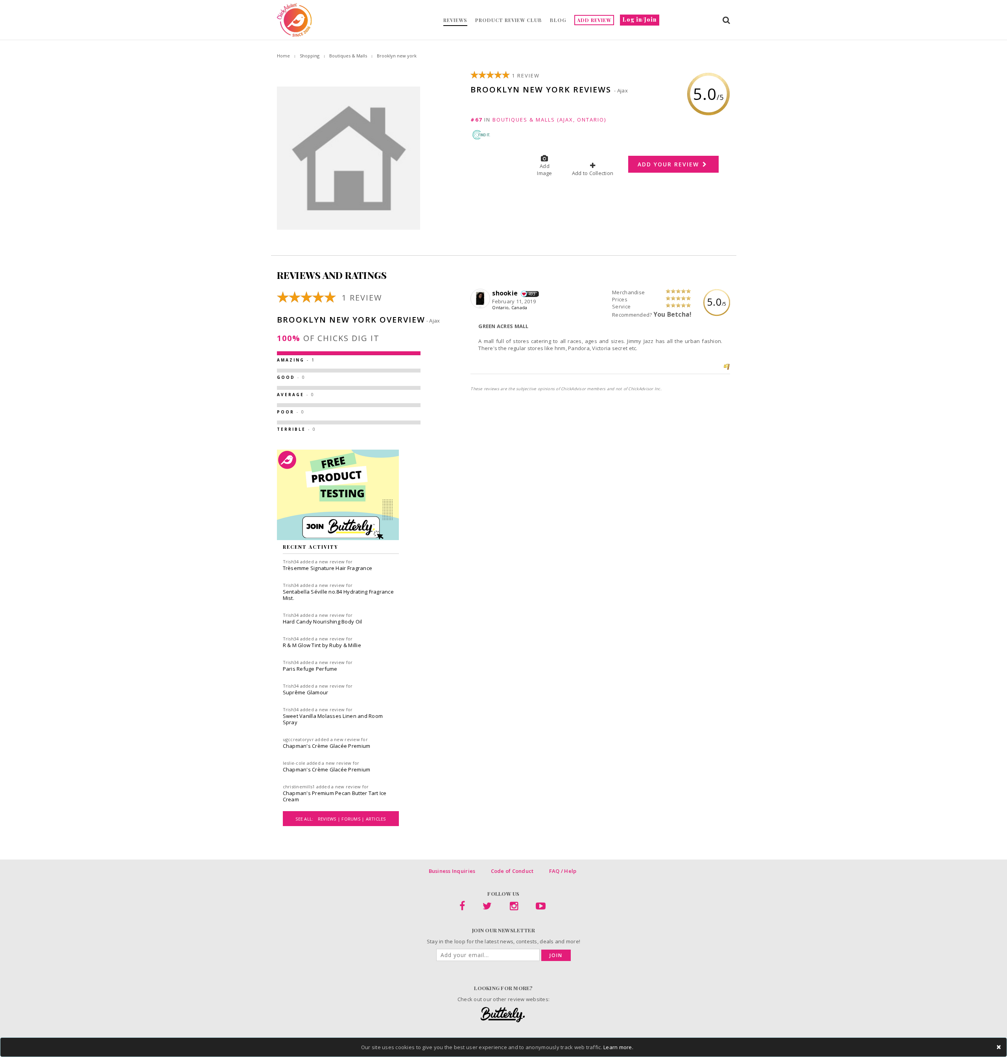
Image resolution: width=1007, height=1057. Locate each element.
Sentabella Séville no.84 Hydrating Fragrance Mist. (338, 594)
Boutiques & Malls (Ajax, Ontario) (549, 119)
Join (556, 955)
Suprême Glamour (305, 692)
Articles (376, 819)
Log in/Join (640, 19)
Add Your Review (669, 164)
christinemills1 (299, 787)
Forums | (353, 819)
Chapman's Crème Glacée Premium (327, 746)
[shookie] (481, 299)
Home (283, 56)
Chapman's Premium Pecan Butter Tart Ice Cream (335, 796)
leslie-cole (294, 763)
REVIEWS (455, 20)
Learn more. (618, 1047)
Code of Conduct (512, 870)
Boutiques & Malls (348, 56)
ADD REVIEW (594, 20)
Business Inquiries (452, 870)
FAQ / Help (563, 870)
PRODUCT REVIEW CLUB (508, 20)
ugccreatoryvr (298, 739)
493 (532, 294)
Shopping (309, 56)
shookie (505, 293)
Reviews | (330, 819)
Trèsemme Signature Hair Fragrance (328, 568)
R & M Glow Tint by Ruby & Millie (322, 645)
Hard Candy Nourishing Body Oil (322, 621)
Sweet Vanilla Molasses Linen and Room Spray (333, 719)
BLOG (558, 20)
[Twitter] (487, 907)
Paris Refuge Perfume (310, 669)
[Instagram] (514, 907)
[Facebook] (462, 907)
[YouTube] (541, 907)
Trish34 (291, 561)
